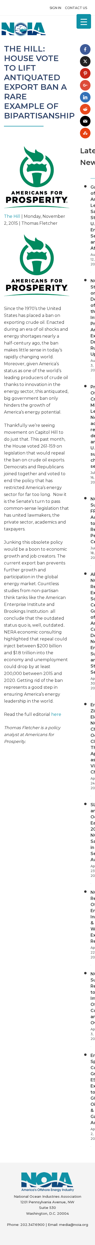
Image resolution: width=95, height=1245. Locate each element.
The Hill (12, 216)
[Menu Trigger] (84, 21)
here (56, 714)
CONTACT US (76, 8)
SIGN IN (55, 8)
